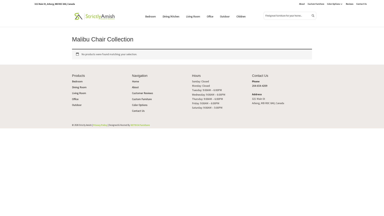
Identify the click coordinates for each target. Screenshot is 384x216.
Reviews (349, 4)
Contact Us (361, 4)
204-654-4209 (259, 85)
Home (135, 81)
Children (241, 16)
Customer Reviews (142, 93)
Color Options (333, 4)
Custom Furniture (316, 4)
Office (210, 16)
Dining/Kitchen (171, 16)
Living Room (193, 16)
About (302, 4)
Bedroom (150, 16)
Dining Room (79, 87)
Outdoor (225, 16)
